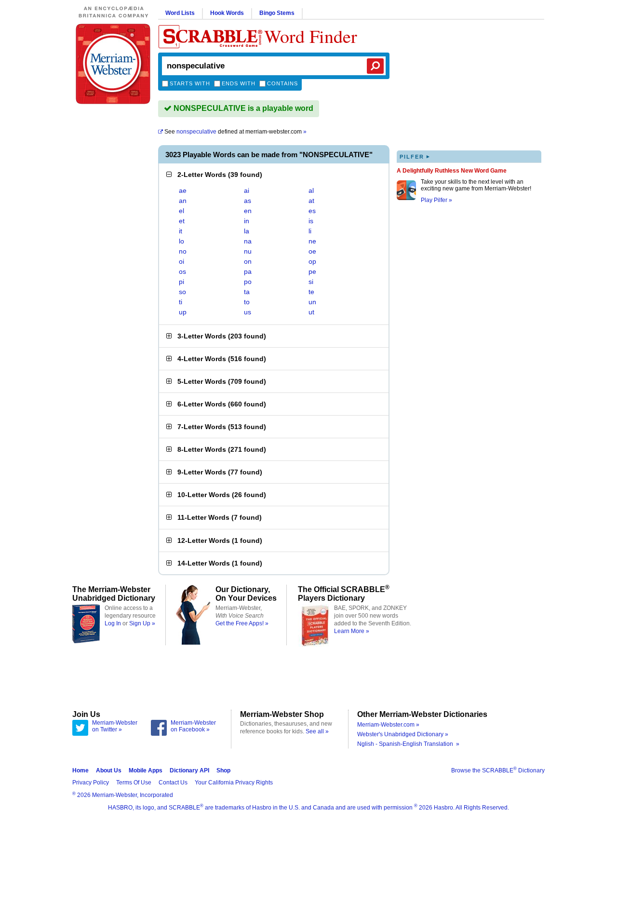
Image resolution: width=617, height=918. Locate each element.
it (180, 231)
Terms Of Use (133, 782)
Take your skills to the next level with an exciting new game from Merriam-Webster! (476, 185)
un (312, 302)
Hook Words (227, 13)
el (181, 211)
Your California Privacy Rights (234, 782)
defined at (235, 131)
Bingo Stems (277, 13)
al (311, 190)
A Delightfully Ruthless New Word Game (452, 170)
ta (247, 292)
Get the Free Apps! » (241, 623)
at (311, 200)
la (246, 231)
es (312, 211)
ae (183, 190)
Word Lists (180, 13)
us (247, 312)
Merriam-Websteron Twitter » (114, 726)
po (248, 281)
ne (312, 241)
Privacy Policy (90, 782)
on (248, 261)
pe (312, 271)
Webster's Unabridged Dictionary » (402, 734)
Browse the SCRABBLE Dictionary (498, 770)
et (182, 221)
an (183, 200)
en (248, 211)
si (310, 281)
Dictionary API (189, 770)
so (182, 292)
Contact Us (173, 782)
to (247, 302)
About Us (108, 770)
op (312, 261)
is (310, 221)
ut (311, 312)
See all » (317, 731)
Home (80, 770)
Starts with (190, 83)
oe (312, 251)
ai (246, 190)
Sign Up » (142, 623)
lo (181, 241)
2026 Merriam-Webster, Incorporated (122, 795)
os (182, 271)
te (311, 292)
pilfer (415, 156)
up (183, 312)
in (246, 221)
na (248, 241)
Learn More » (351, 631)
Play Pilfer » (436, 200)
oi (181, 261)
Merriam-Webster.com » (388, 724)
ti (180, 302)
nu (248, 251)
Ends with (238, 83)
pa (248, 271)
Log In (113, 623)
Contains (282, 83)
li (309, 231)
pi (181, 281)
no (183, 251)
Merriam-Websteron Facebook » (193, 726)
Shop (223, 770)
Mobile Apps (145, 770)
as (247, 200)
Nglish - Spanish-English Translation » (408, 744)
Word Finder (310, 36)
